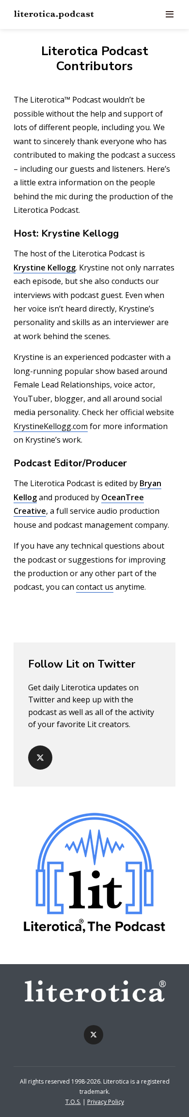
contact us (94, 586)
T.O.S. (73, 1102)
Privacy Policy (105, 1102)
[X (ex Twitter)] (40, 757)
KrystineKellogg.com (51, 426)
